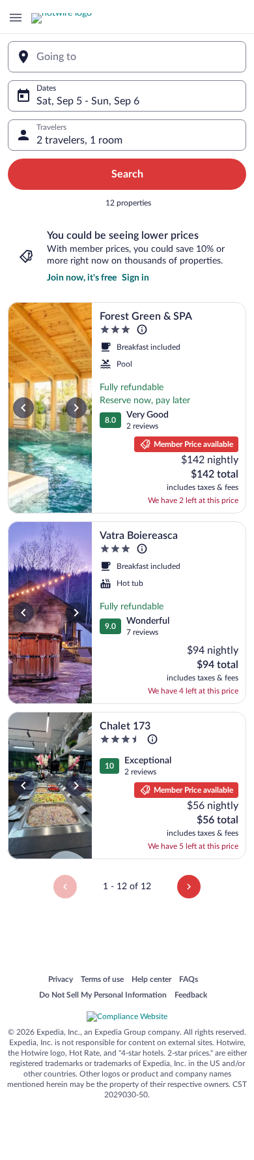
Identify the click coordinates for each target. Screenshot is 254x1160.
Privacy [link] (60, 979)
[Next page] (189, 886)
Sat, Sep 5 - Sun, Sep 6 (87, 101)
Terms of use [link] (102, 979)
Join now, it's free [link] (82, 277)
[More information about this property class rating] (142, 329)
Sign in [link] (135, 277)
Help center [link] (151, 979)
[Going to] (127, 56)
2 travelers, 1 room (79, 140)
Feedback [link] (191, 995)
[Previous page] (65, 886)
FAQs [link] (188, 979)
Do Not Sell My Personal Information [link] (103, 995)
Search (127, 174)
